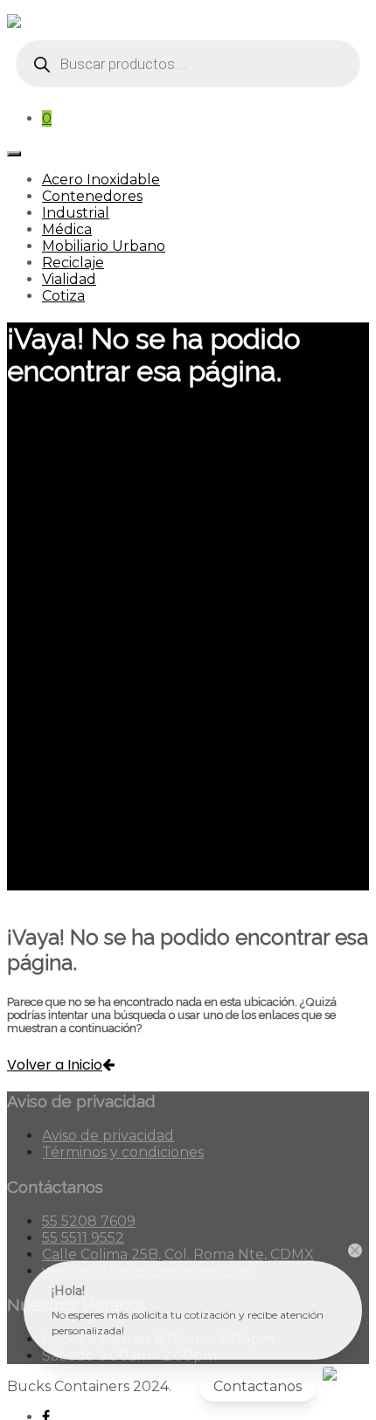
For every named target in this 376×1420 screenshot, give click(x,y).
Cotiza (63, 295)
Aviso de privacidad (108, 1135)
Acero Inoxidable (101, 179)
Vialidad (69, 279)
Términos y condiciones (123, 1152)
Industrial (75, 212)
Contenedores (92, 196)
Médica (67, 229)
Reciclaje (73, 262)
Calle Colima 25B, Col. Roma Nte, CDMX (178, 1254)
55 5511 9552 (83, 1238)
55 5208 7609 (89, 1221)
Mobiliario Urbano (103, 246)
